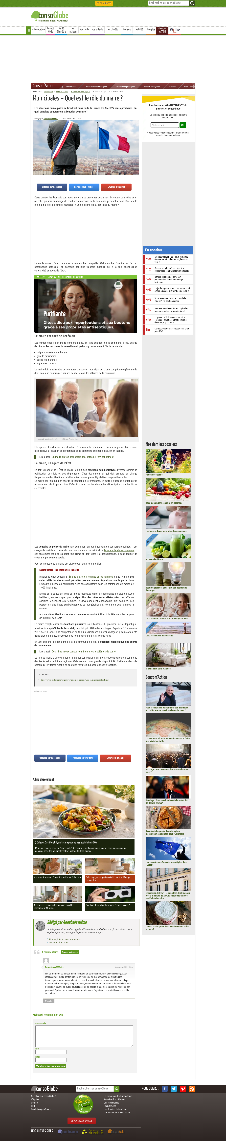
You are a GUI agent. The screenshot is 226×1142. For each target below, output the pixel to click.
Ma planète (113, 29)
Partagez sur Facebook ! (52, 187)
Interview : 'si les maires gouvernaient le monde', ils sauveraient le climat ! (75, 679)
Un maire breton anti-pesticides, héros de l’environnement (83, 456)
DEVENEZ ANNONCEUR (81, 1121)
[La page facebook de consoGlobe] (165, 1089)
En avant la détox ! (154, 559)
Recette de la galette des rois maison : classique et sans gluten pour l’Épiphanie (165, 832)
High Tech (188, 86)
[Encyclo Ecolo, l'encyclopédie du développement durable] (117, 1132)
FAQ (33, 1106)
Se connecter (104, 3)
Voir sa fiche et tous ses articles (65, 939)
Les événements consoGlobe (117, 1112)
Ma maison (72, 30)
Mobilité (139, 29)
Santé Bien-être (61, 30)
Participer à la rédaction (115, 1099)
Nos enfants (97, 29)
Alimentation (38, 29)
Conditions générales (40, 1109)
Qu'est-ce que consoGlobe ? (43, 1096)
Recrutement (110, 1106)
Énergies (151, 29)
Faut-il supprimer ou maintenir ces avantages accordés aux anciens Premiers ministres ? (167, 709)
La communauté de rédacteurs (118, 1096)
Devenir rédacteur (58, 942)
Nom (37, 1049)
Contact (34, 1102)
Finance (172, 86)
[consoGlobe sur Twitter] (174, 1089)
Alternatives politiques (125, 86)
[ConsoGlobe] (50, 15)
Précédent (136, 136)
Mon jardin (84, 29)
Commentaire (40, 1023)
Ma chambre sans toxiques (158, 668)
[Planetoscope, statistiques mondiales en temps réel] (68, 1132)
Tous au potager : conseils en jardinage (164, 503)
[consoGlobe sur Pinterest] (183, 1089)
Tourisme (127, 29)
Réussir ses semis (154, 474)
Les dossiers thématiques (115, 1109)
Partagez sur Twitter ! (84, 187)
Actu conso (71, 86)
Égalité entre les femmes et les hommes (91, 576)
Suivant (35, 136)
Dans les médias (111, 1102)
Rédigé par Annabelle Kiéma (67, 922)
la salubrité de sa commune (119, 550)
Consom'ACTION (162, 30)
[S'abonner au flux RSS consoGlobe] (192, 1089)
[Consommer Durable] (93, 1132)
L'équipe (35, 1099)
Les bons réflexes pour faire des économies (166, 531)
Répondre (48, 1001)
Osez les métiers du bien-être (159, 635)
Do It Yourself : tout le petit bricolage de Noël (167, 618)
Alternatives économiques (95, 86)
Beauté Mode (50, 30)
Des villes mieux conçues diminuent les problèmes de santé (84, 651)
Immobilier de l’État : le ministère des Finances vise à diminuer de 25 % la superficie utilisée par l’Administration (168, 896)
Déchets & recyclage (151, 86)
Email (37, 1057)
